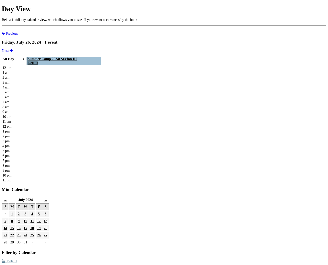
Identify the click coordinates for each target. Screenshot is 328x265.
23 (19, 235)
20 (45, 228)
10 (25, 221)
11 (32, 221)
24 (25, 235)
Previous (11, 33)
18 (32, 228)
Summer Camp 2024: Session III (52, 59)
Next (6, 50)
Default (33, 63)
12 (39, 221)
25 (32, 235)
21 (5, 235)
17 (25, 228)
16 (19, 228)
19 (39, 228)
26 (39, 235)
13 (45, 221)
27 (45, 235)
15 (12, 228)
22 (12, 235)
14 (5, 228)
